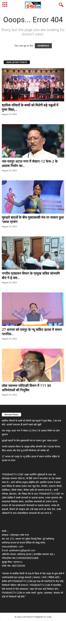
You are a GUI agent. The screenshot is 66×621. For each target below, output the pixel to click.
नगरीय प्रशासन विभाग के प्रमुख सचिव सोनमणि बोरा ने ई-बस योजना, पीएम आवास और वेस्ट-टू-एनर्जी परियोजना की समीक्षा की (31, 448)
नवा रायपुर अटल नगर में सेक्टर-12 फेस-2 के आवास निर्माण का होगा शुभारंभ (31, 432)
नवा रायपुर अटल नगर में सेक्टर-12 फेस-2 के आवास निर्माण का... (30, 163)
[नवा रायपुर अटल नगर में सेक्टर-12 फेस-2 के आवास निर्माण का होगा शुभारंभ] (33, 140)
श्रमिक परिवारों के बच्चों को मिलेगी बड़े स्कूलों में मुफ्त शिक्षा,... (30, 107)
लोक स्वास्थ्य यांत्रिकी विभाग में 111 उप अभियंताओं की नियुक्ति (26, 387)
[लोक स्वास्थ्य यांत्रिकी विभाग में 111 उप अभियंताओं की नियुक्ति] (33, 365)
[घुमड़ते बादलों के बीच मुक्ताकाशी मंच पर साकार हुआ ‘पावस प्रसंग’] (33, 197)
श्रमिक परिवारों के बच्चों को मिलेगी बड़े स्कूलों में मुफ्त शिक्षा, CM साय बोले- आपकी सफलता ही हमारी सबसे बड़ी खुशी (31, 422)
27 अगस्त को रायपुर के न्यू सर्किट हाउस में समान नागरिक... (32, 331)
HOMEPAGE (43, 46)
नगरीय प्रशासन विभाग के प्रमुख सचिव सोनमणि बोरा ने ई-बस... (31, 275)
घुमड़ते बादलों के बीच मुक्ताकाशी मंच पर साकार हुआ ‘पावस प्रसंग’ (33, 219)
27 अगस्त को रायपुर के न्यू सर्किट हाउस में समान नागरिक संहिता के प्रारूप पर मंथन (31, 458)
